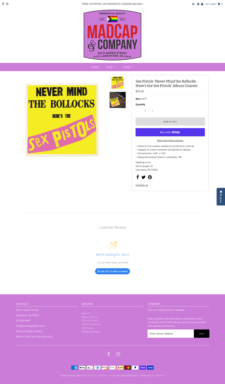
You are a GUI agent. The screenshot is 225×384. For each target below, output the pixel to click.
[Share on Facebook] (137, 178)
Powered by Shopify (152, 375)
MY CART (214, 4)
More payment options (170, 140)
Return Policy (89, 316)
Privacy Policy (90, 320)
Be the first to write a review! (112, 271)
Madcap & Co (89, 375)
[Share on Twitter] (143, 178)
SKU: (138, 98)
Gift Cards (87, 328)
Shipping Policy (91, 331)
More (127, 67)
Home (95, 67)
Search (86, 313)
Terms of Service (91, 324)
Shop (109, 67)
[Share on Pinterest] (150, 178)
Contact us (142, 185)
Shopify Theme (107, 375)
